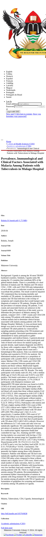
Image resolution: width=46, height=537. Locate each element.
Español (9, 78)
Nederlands (10, 90)
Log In (9, 101)
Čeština (9, 74)
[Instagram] (37, 535)
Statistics (9, 143)
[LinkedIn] (27, 535)
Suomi (8, 97)
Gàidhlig (9, 83)
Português (10, 92)
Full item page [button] (7, 528)
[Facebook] (9, 535)
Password (10, 106)
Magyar (9, 88)
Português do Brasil (14, 95)
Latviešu (9, 85)
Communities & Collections (17, 146)
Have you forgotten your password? (23, 115)
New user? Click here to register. (19, 114)
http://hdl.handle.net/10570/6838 (14, 513)
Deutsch (9, 76)
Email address (11, 104)
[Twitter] (18, 535)
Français (9, 81)
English (9, 72)
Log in (42, 107)
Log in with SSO (13, 112)
